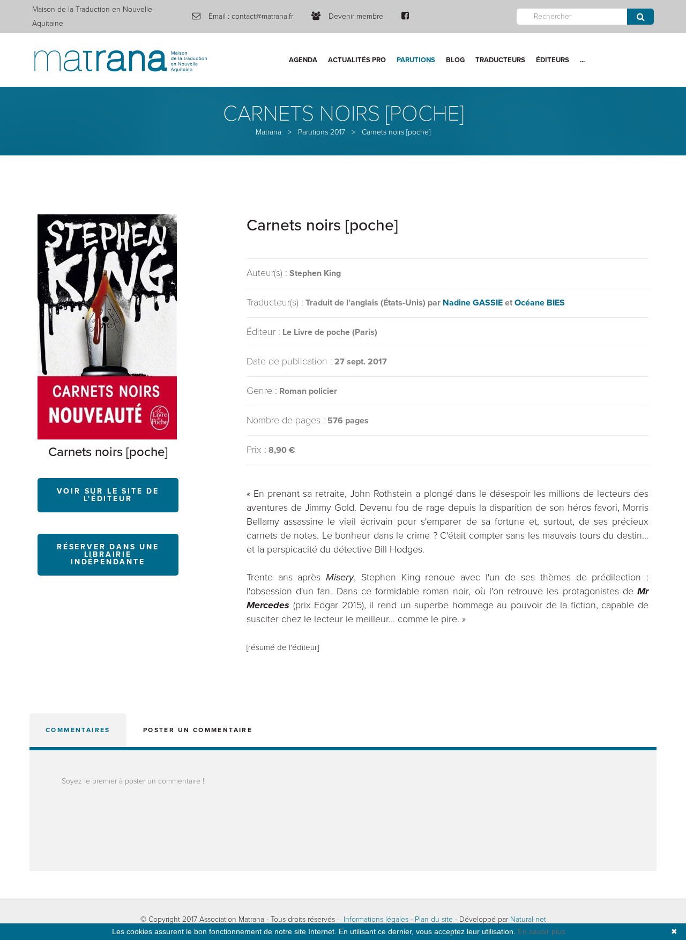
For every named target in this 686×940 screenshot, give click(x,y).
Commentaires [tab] (78, 730)
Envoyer (640, 17)
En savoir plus (541, 931)
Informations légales (376, 919)
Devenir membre (356, 16)
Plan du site (434, 919)
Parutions (416, 60)
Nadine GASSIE (473, 302)
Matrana (268, 132)
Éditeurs (552, 60)
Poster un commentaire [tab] (197, 730)
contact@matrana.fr (262, 16)
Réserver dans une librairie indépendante (108, 554)
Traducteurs (500, 60)
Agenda (303, 60)
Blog (455, 60)
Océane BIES (539, 302)
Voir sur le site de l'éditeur (108, 495)
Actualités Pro (357, 60)
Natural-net (528, 919)
